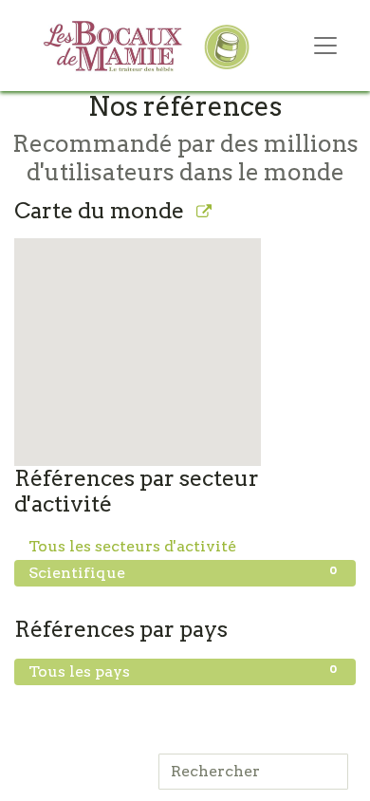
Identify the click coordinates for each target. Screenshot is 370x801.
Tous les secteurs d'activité (182, 545)
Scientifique (182, 572)
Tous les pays (182, 670)
